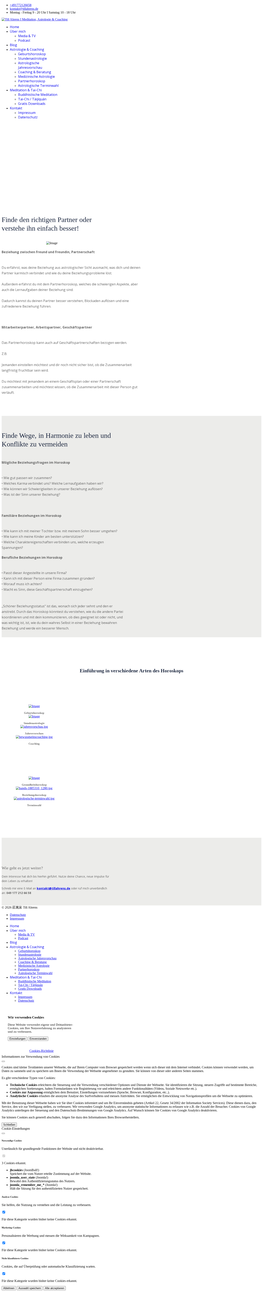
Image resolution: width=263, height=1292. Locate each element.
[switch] (3, 1156)
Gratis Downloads (31, 103)
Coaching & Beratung (34, 72)
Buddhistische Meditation (37, 94)
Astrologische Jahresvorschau (30, 65)
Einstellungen (17, 1038)
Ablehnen (8, 1288)
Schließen (9, 1124)
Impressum (27, 112)
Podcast (24, 40)
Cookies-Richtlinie (41, 1051)
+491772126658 (20, 5)
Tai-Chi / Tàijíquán (32, 99)
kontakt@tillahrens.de (24, 8)
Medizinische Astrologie (36, 76)
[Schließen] (3, 1061)
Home (14, 27)
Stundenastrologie (32, 58)
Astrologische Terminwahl (38, 85)
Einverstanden (38, 1038)
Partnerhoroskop (31, 81)
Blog (13, 45)
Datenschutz (28, 117)
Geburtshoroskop (32, 54)
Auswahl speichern (29, 1288)
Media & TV (27, 36)
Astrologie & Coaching (27, 49)
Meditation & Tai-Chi (26, 90)
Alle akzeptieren (54, 1288)
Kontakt (16, 108)
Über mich (18, 31)
